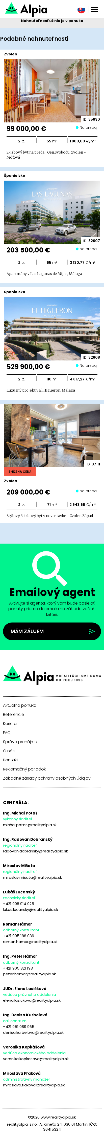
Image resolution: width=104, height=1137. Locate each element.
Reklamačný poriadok (24, 769)
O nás (9, 751)
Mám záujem (27, 631)
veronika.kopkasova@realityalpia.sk (36, 1058)
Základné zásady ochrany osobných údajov (47, 778)
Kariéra (10, 723)
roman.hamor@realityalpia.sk (30, 941)
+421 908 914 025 (18, 903)
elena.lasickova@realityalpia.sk (32, 1000)
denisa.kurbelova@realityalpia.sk (33, 1032)
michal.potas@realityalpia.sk (30, 824)
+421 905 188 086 (18, 935)
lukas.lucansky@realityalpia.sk (30, 909)
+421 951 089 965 (18, 1026)
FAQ (7, 732)
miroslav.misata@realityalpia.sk (32, 877)
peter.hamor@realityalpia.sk (29, 974)
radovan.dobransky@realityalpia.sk (35, 851)
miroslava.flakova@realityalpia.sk (34, 1085)
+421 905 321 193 (18, 968)
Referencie (13, 714)
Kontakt (10, 760)
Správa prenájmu (20, 741)
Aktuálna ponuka (19, 705)
